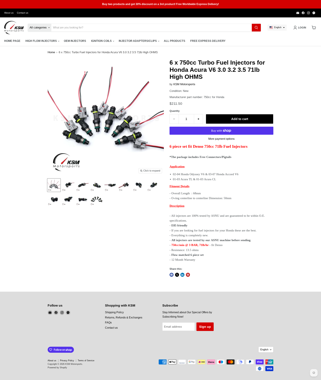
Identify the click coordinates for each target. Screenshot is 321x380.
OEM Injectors (75, 40)
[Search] (256, 27)
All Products (174, 40)
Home (51, 52)
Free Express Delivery (208, 40)
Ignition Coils (101, 40)
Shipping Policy (114, 312)
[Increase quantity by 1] (198, 119)
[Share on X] (177, 275)
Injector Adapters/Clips (138, 40)
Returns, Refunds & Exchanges (123, 317)
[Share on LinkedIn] (182, 275)
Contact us (22, 13)
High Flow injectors (41, 40)
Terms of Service (86, 360)
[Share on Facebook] (172, 275)
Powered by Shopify (57, 367)
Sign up (205, 326)
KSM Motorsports (184, 84)
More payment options (221, 138)
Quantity (175, 111)
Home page (12, 40)
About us (9, 13)
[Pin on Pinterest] (188, 275)
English (264, 349)
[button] (277, 28)
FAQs (108, 322)
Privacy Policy (67, 360)
